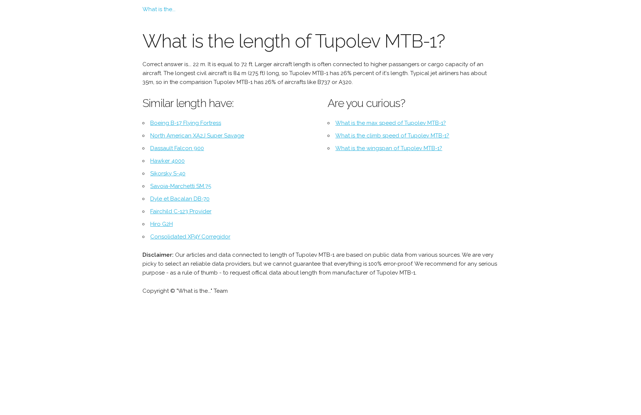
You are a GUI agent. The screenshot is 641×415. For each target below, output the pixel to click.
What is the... (158, 9)
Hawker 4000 (167, 161)
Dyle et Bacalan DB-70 (180, 198)
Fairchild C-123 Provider (180, 211)
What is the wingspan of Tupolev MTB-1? (388, 148)
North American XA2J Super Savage (197, 135)
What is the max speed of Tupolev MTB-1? (390, 123)
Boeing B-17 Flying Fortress (185, 123)
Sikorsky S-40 (167, 173)
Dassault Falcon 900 (177, 148)
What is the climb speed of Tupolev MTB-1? (392, 135)
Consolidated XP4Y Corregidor (190, 236)
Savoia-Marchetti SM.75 (180, 186)
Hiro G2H (161, 224)
